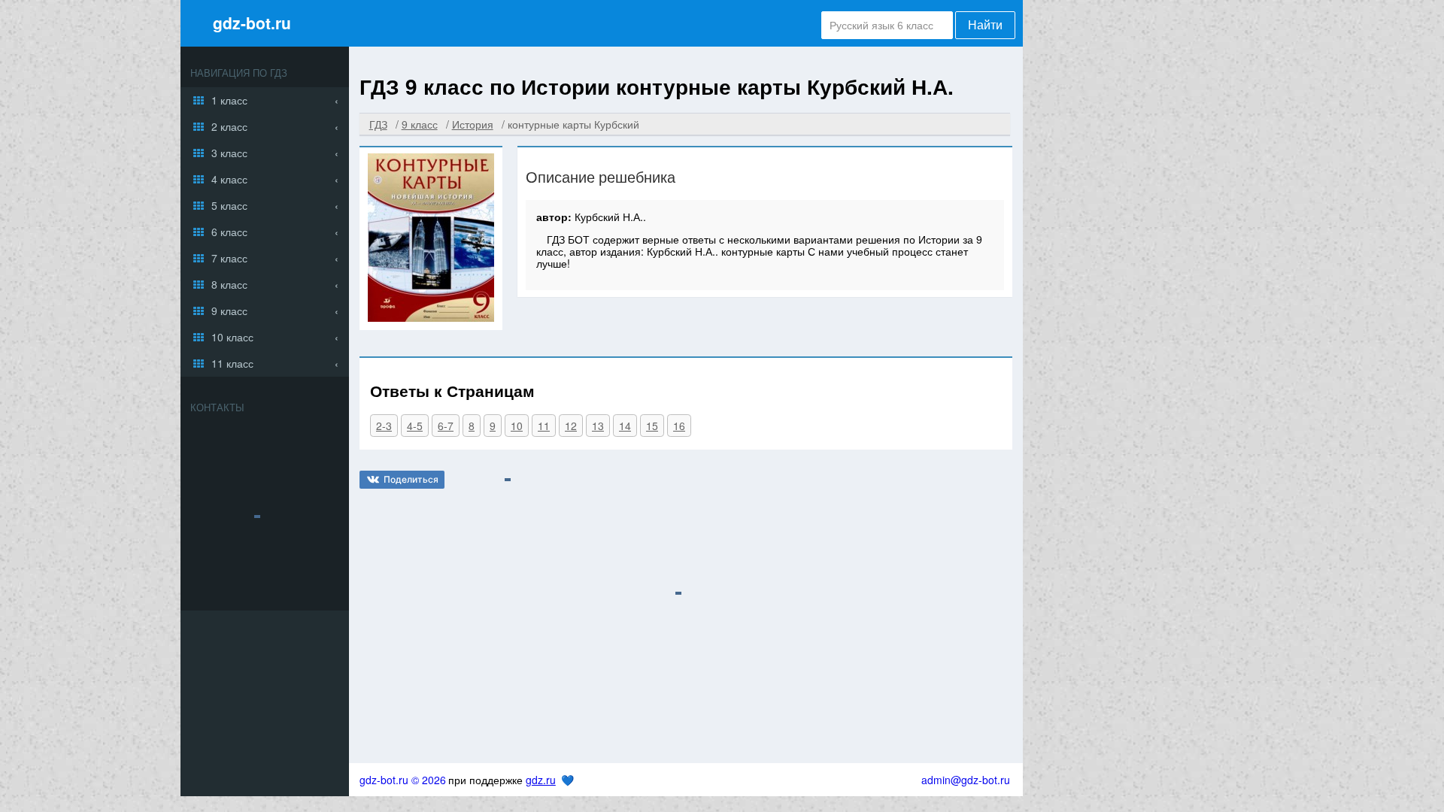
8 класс (229, 284)
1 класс (229, 100)
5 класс (229, 205)
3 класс (229, 152)
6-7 (446, 425)
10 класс (232, 336)
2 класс (229, 126)
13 (598, 425)
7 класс (229, 257)
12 (571, 425)
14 (625, 425)
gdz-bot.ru (252, 22)
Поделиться (411, 479)
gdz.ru (541, 779)
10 (517, 425)
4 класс (229, 178)
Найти (985, 25)
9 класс (229, 310)
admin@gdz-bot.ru (965, 780)
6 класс (229, 231)
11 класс (232, 363)
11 (544, 425)
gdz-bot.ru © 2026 (402, 780)
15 (652, 425)
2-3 (384, 425)
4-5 (415, 425)
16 (679, 425)
